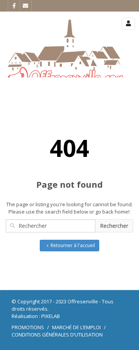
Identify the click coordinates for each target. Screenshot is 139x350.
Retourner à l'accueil (73, 245)
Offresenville (83, 301)
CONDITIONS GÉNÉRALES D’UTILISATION (57, 334)
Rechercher (114, 225)
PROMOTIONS (28, 327)
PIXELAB (50, 316)
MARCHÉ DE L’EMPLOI (76, 327)
